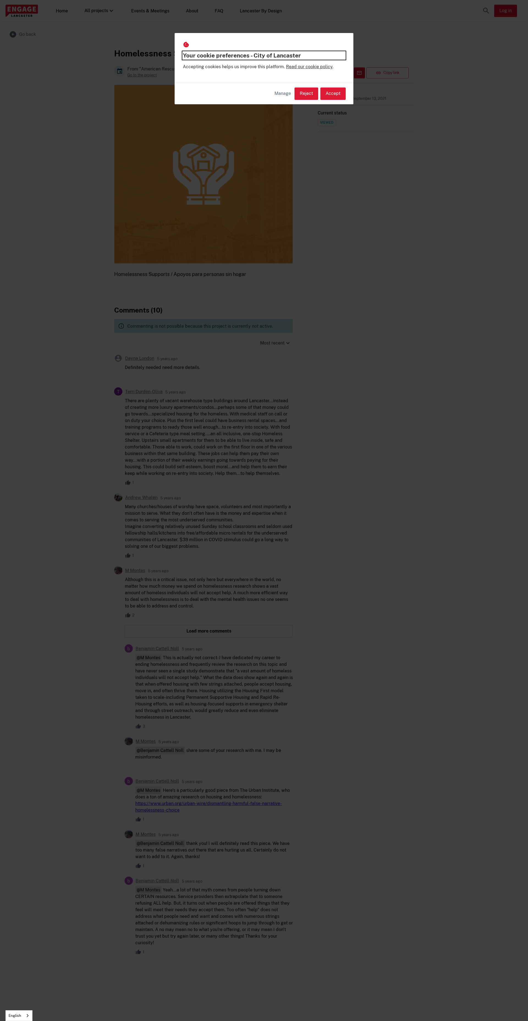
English (15, 1016)
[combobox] (19, 1015)
